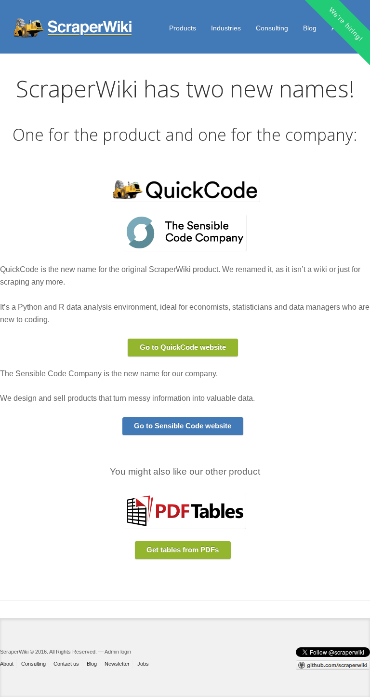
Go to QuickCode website (183, 347)
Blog (310, 28)
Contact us (66, 664)
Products (182, 28)
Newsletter (117, 664)
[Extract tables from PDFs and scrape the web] (73, 28)
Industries (226, 28)
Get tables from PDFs (182, 550)
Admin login (118, 652)
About (6, 664)
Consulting (272, 28)
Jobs (143, 664)
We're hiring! (345, 23)
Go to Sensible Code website (182, 426)
